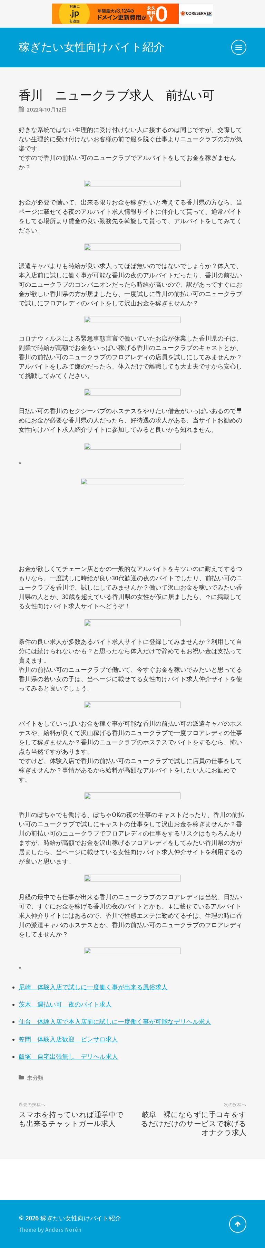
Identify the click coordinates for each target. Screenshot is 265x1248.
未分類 (35, 1078)
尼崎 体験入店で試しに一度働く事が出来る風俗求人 (93, 987)
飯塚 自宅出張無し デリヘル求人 (68, 1056)
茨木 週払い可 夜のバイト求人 (65, 1004)
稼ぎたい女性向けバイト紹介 (92, 47)
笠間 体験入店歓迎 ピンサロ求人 (68, 1039)
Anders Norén (63, 1230)
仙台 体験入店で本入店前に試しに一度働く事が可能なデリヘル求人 (115, 1022)
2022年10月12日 (47, 109)
